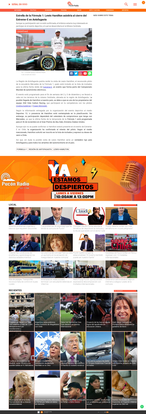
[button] (22, 149)
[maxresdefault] (89, 251)
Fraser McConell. (40, 106)
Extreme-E (47, 87)
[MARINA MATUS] (25, 251)
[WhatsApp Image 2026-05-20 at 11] (57, 251)
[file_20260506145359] (121, 251)
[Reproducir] (143, 2)
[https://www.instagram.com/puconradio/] (80, 73)
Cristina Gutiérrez (23, 106)
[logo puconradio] (73, 7)
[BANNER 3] (73, 200)
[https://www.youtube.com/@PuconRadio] (85, 73)
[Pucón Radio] (126, 7)
